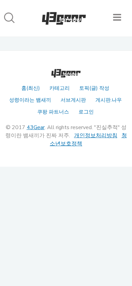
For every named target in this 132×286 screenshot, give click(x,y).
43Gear (36, 127)
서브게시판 (73, 100)
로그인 (86, 111)
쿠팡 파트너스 (53, 111)
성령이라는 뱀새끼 (30, 100)
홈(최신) (30, 88)
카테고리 (59, 88)
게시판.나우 (108, 100)
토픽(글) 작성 (94, 88)
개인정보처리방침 (95, 135)
